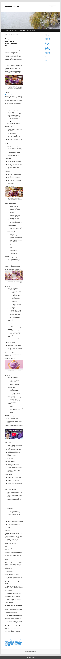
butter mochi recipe (11, 636)
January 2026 (47, 37)
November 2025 (47, 39)
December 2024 (47, 52)
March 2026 (47, 35)
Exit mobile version (30, 657)
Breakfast (10, 635)
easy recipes (14, 639)
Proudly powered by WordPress (30, 651)
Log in (46, 60)
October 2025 (47, 40)
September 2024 (47, 56)
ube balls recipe (18, 640)
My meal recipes (12, 6)
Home (7, 30)
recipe (11, 640)
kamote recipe (18, 639)
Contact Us (17, 30)
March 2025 (47, 48)
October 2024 (47, 54)
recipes (14, 640)
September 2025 (47, 42)
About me (11, 30)
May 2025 (46, 46)
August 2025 (47, 43)
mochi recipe (7, 640)
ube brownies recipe (13, 641)
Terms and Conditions (31, 30)
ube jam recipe (7, 644)
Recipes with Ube (9, 94)
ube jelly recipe (13, 644)
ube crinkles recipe (11, 643)
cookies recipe (10, 638)
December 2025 (47, 38)
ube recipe (18, 644)
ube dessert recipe (18, 643)
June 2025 (46, 44)
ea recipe (9, 639)
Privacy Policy (22, 30)
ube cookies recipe (11, 642)
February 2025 (47, 49)
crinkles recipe (15, 638)
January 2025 (47, 51)
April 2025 (46, 47)
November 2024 (47, 53)
